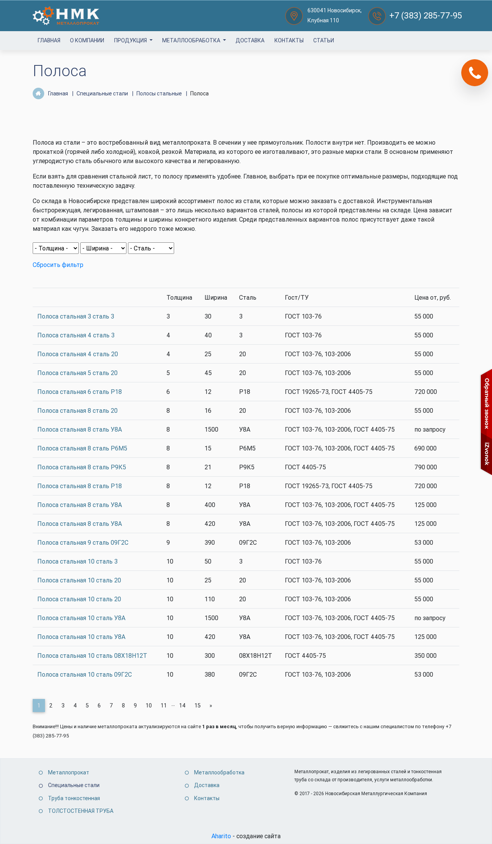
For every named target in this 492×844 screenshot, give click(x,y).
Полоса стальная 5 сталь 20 (77, 373)
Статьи (323, 40)
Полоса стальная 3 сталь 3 (75, 316)
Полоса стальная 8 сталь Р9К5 (81, 467)
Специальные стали (74, 785)
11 (164, 705)
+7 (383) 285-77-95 (425, 15)
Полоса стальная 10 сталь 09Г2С (84, 674)
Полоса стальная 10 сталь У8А (81, 618)
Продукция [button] (131, 40)
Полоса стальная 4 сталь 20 (77, 354)
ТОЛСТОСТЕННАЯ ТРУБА (80, 810)
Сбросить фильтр (58, 265)
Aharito (221, 836)
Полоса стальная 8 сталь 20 (77, 410)
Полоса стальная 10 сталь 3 (77, 561)
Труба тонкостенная (74, 798)
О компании (87, 40)
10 (149, 705)
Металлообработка (191, 40)
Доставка (250, 40)
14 (182, 705)
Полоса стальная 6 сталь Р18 (79, 391)
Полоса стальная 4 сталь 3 (76, 335)
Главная (49, 40)
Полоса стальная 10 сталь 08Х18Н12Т (92, 655)
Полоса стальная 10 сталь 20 (79, 580)
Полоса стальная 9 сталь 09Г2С (82, 542)
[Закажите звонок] (474, 72)
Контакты (289, 40)
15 (197, 705)
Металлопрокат (68, 772)
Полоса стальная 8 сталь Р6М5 (82, 448)
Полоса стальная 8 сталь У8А (79, 429)
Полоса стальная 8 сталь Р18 (79, 486)
